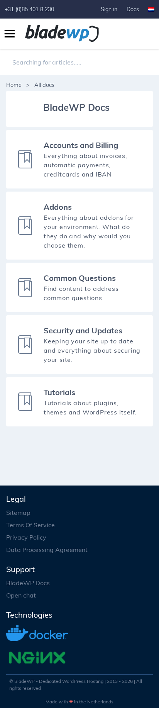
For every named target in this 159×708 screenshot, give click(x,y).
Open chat (21, 595)
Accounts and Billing (81, 145)
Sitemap (18, 512)
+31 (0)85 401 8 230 (29, 9)
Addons (58, 207)
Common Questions (80, 278)
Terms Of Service (30, 525)
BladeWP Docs (28, 583)
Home (14, 84)
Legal (16, 499)
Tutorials (59, 392)
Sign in (109, 9)
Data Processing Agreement (47, 549)
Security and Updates (83, 330)
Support (20, 569)
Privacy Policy (26, 537)
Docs (133, 9)
